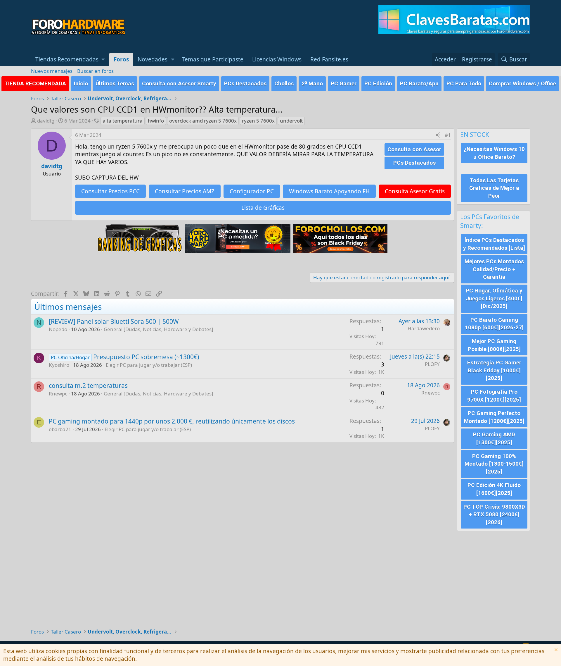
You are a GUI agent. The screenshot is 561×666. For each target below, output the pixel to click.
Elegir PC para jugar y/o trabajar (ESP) (149, 365)
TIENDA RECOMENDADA (35, 83)
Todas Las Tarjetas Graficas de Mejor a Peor (494, 188)
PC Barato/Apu (419, 83)
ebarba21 (60, 429)
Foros (121, 59)
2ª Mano (312, 83)
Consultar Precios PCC (110, 191)
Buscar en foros (95, 71)
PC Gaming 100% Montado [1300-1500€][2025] (494, 464)
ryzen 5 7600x (258, 120)
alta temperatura (123, 120)
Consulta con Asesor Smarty (179, 83)
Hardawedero (424, 328)
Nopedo (58, 329)
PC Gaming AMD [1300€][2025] (494, 438)
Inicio (81, 83)
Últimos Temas (115, 83)
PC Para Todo (463, 83)
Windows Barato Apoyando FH (329, 191)
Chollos (284, 83)
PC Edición (378, 83)
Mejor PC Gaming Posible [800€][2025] (494, 345)
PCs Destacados (245, 83)
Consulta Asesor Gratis (415, 191)
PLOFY (432, 364)
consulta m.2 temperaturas (88, 385)
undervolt (291, 120)
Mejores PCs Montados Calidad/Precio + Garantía (494, 269)
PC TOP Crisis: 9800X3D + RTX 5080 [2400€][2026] (494, 514)
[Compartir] (438, 135)
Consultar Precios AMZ (184, 191)
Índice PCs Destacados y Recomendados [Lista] (494, 244)
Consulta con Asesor (414, 149)
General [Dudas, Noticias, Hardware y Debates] (158, 329)
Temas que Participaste (212, 59)
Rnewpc (58, 393)
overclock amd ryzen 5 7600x (203, 120)
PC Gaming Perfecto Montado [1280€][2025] (494, 417)
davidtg (45, 120)
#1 (448, 135)
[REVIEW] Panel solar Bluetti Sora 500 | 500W (114, 321)
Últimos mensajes (68, 306)
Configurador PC (252, 191)
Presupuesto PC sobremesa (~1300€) (146, 357)
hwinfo (156, 120)
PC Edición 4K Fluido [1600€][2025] (494, 489)
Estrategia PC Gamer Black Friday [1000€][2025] (494, 370)
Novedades (152, 59)
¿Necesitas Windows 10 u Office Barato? (494, 153)
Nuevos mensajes (51, 71)
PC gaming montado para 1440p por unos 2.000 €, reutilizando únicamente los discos (172, 421)
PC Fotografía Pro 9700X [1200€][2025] (494, 395)
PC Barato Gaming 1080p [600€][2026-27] (494, 323)
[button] (70, 59)
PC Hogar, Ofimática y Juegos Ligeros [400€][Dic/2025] (494, 298)
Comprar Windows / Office (522, 83)
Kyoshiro (59, 365)
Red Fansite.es (329, 59)
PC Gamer (343, 83)
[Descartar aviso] (555, 650)
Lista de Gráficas (263, 207)
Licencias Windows (277, 59)
